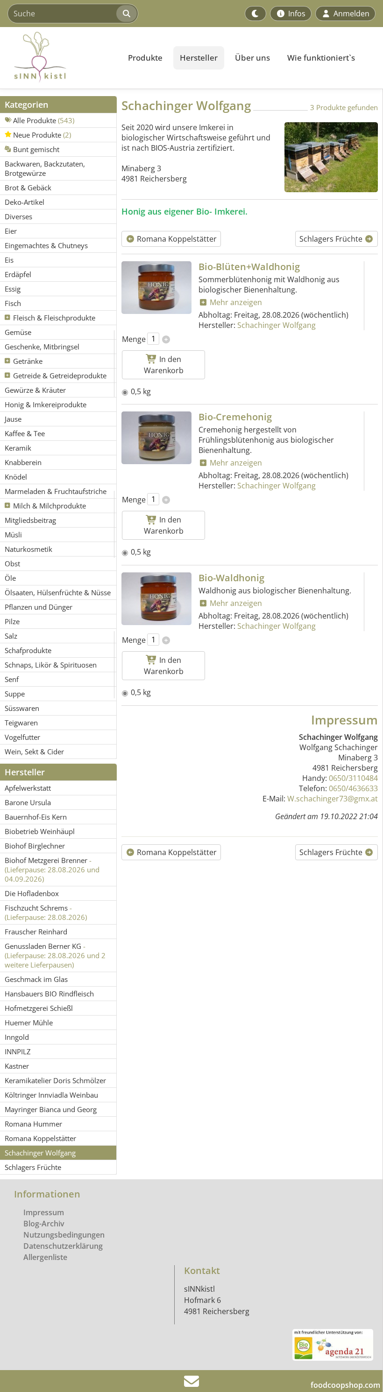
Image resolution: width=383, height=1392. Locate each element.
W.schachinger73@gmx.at (332, 798)
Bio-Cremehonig (235, 417)
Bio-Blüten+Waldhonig (249, 266)
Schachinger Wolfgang (276, 325)
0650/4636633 (353, 788)
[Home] (59, 58)
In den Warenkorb (164, 365)
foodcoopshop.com (345, 1385)
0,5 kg (141, 391)
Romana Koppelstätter (176, 239)
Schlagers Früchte (331, 239)
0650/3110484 (353, 778)
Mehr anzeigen (235, 302)
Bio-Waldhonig (231, 577)
